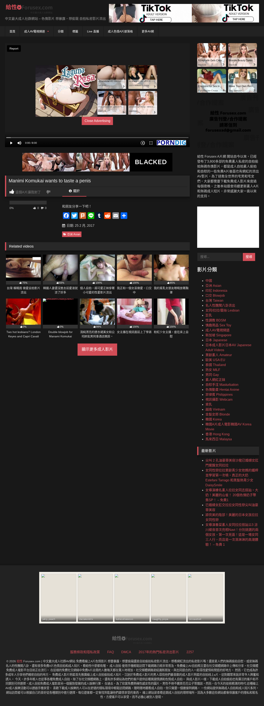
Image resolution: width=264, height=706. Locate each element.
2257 (190, 652)
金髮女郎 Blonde (217, 414)
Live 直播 (93, 31)
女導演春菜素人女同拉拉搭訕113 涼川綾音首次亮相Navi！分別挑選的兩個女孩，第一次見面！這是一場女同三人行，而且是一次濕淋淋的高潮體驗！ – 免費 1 (231, 534)
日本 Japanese (216, 340)
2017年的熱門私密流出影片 (159, 652)
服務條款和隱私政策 (85, 652)
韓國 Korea (213, 419)
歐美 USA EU (215, 360)
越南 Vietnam (215, 409)
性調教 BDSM (215, 320)
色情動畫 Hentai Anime (222, 389)
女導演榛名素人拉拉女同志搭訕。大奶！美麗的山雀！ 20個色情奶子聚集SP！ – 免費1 (231, 495)
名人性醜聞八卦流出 (220, 305)
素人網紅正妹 (215, 379)
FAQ (110, 652)
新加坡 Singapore (218, 335)
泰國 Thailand (215, 365)
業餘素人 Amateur (218, 355)
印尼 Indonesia (216, 290)
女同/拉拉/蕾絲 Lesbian (222, 310)
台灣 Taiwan (214, 300)
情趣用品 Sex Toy (218, 325)
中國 (208, 280)
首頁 (12, 31)
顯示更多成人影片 (97, 349)
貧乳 (208, 404)
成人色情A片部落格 (120, 31)
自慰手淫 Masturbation (221, 384)
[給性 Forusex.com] (29, 9)
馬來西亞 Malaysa (218, 439)
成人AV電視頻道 (34, 31)
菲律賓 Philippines (219, 394)
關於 (76, 191)
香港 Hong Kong (217, 434)
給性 (19, 661)
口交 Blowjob (215, 295)
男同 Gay (212, 375)
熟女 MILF (212, 370)
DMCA (126, 652)
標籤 (75, 31)
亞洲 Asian (73, 234)
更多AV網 (148, 31)
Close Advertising (97, 121)
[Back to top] (251, 694)
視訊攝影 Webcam (218, 399)
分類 (61, 31)
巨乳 (208, 315)
